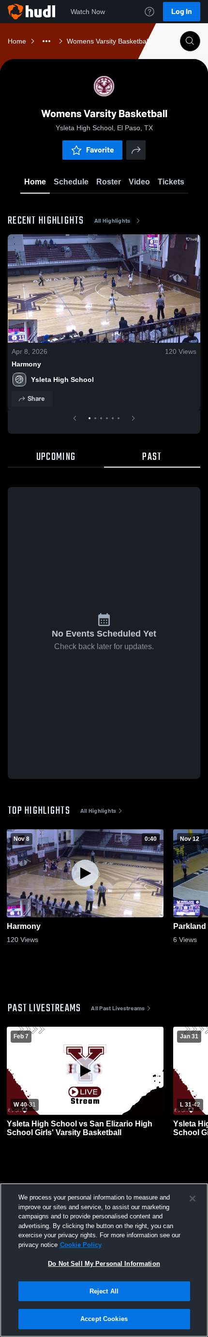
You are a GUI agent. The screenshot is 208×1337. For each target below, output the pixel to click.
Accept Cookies (104, 1318)
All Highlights (112, 221)
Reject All (104, 1291)
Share (36, 398)
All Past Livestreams (118, 1008)
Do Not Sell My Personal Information (104, 1263)
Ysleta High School (62, 379)
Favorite (100, 149)
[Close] (192, 1198)
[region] (104, 1260)
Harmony (26, 364)
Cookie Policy (81, 1244)
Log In (181, 11)
